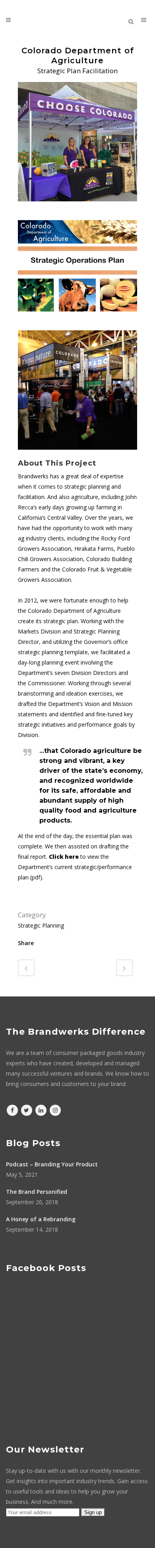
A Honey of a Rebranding (41, 1219)
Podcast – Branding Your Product (52, 1164)
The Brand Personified (36, 1191)
